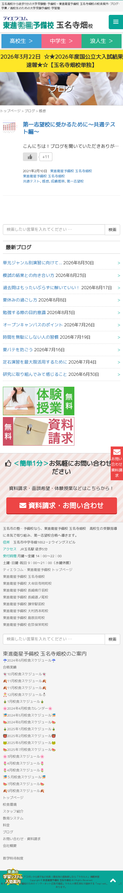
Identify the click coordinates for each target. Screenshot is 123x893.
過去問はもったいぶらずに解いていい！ (41, 288)
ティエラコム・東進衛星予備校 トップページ (37, 569)
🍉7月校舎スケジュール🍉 (23, 783)
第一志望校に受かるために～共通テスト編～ (69, 127)
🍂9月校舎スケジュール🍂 (23, 790)
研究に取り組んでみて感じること (35, 374)
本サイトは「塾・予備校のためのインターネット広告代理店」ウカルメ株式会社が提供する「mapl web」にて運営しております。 (61, 885)
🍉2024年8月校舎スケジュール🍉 (29, 722)
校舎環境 (10, 804)
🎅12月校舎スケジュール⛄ (24, 694)
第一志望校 (75, 181)
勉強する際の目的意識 (24, 312)
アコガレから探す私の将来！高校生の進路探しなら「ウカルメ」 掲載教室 (61, 876)
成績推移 (58, 181)
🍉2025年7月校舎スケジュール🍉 (29, 749)
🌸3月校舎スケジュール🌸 (23, 756)
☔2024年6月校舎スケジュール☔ (29, 660)
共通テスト (31, 181)
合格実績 (10, 667)
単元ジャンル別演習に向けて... (32, 263)
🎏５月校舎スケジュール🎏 (24, 777)
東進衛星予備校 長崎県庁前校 (25, 590)
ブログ (30, 110)
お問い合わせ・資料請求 (22, 838)
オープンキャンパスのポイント (33, 325)
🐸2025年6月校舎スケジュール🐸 (29, 742)
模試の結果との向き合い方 (28, 275)
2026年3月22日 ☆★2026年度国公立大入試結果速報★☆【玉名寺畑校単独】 (61, 61)
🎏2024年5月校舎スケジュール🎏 (29, 715)
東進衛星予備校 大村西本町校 (25, 610)
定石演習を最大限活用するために (35, 362)
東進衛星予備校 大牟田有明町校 (27, 583)
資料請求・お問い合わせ (65, 505)
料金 (6, 825)
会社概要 (10, 845)
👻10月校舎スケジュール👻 (24, 674)
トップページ (10, 110)
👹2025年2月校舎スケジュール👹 (29, 735)
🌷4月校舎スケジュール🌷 (23, 763)
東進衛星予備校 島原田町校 (24, 617)
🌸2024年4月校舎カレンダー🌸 (27, 708)
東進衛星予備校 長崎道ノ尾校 (25, 597)
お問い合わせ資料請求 (116, 467)
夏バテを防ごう (18, 350)
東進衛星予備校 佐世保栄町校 (25, 624)
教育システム (13, 818)
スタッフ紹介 (13, 811)
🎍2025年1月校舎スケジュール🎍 (29, 729)
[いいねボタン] (30, 156)
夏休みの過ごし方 (20, 300)
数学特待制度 (13, 858)
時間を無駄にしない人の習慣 (31, 337)
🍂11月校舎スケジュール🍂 (24, 680)
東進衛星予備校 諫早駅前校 (24, 604)
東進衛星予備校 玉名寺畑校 (44, 176)
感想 (45, 181)
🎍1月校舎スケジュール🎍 (23, 701)
